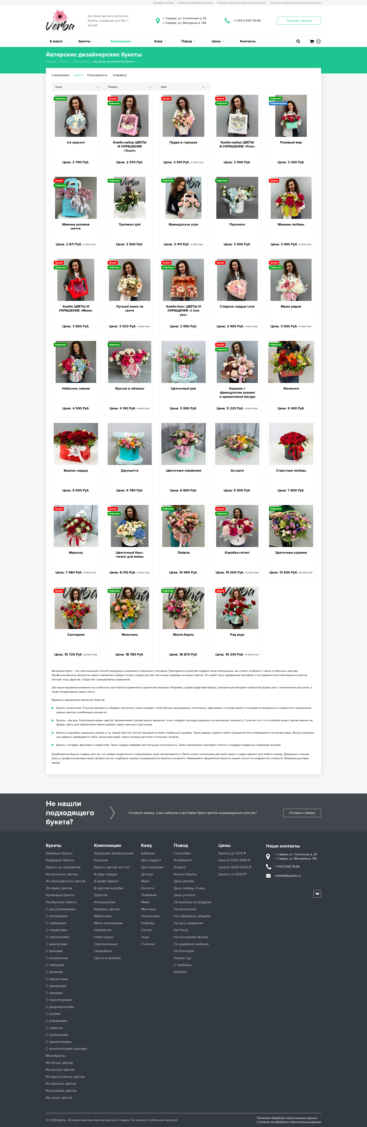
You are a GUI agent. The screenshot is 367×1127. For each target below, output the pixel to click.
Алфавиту (120, 75)
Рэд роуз (237, 635)
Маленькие (103, 916)
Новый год (182, 958)
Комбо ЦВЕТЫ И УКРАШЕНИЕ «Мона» (76, 309)
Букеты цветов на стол (112, 867)
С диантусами (56, 944)
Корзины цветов (107, 909)
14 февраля (183, 860)
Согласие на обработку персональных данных (289, 1122)
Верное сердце (76, 471)
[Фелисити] (291, 361)
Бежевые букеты (59, 853)
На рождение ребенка (191, 944)
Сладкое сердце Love (237, 307)
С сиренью (54, 1028)
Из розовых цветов (61, 1091)
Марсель (76, 553)
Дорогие (101, 895)
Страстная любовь (291, 471)
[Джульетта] (130, 443)
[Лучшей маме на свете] (129, 279)
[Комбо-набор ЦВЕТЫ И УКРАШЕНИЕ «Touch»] (130, 115)
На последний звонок (191, 937)
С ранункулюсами (60, 1007)
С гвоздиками (57, 916)
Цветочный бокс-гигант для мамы (130, 555)
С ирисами (54, 951)
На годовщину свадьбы (192, 916)
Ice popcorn (76, 142)
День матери (184, 881)
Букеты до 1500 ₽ (232, 853)
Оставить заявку (302, 813)
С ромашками (56, 1021)
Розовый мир (291, 142)
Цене (77, 75)
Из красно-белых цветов (65, 1077)
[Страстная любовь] (291, 443)
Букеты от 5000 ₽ (232, 874)
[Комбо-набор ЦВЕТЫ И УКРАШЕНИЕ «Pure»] (237, 115)
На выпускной (185, 909)
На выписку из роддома (192, 902)
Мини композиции (108, 923)
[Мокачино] (129, 607)
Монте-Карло (183, 635)
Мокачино (130, 635)
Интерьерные (104, 902)
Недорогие (102, 930)
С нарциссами (57, 979)
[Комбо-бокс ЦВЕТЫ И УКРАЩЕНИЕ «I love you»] (183, 279)
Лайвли (183, 553)
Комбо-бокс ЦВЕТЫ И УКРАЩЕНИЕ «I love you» (183, 311)
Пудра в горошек (183, 142)
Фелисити (291, 389)
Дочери (147, 874)
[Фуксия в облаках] (129, 361)
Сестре (146, 930)
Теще (145, 937)
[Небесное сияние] (76, 361)
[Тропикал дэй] (129, 197)
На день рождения (188, 923)
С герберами (56, 923)
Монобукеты (56, 1056)
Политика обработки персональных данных (287, 1118)
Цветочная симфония (183, 471)
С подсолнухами (59, 1000)
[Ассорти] (237, 443)
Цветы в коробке (107, 958)
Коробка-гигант (237, 553)
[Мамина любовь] (291, 197)
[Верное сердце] (76, 443)
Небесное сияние (76, 389)
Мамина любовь (291, 224)
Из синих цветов (59, 1098)
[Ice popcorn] (76, 115)
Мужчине (148, 909)
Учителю (148, 944)
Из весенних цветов (62, 874)
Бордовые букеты (60, 860)
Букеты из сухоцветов (63, 867)
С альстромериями (61, 909)
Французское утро (183, 224)
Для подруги (151, 860)
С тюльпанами (57, 1035)
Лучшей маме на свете (129, 309)
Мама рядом (291, 307)
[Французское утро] (183, 197)
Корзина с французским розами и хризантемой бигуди (237, 393)
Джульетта (129, 471)
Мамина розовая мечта (75, 226)
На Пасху (181, 930)
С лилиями (54, 972)
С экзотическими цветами (66, 1049)
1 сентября (182, 853)
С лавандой (55, 965)
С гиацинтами (56, 930)
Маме (145, 902)
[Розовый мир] (291, 115)
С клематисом (57, 958)
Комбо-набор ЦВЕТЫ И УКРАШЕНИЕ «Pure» (237, 144)
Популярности (97, 75)
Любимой (148, 895)
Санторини (75, 635)
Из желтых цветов (60, 1070)
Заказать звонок (299, 21)
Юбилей (180, 972)
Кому (146, 845)
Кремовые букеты (60, 895)
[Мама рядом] (291, 279)
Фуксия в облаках (129, 389)
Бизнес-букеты (185, 874)
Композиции (107, 845)
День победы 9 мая (189, 888)
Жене (145, 881)
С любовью (183, 965)
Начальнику (150, 916)
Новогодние (103, 937)
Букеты (54, 845)
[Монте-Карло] (184, 607)
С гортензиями (57, 937)
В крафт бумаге (106, 881)
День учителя (184, 895)
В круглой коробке (108, 888)
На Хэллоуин (184, 951)
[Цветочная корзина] (291, 525)
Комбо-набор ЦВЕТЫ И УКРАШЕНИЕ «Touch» (129, 146)
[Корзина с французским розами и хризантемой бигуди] (237, 361)
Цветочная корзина (291, 553)
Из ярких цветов (59, 888)
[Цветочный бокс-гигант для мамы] (130, 525)
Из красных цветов (61, 1084)
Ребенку (147, 923)
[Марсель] (76, 525)
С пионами (54, 993)
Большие (101, 860)
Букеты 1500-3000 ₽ (234, 860)
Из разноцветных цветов (65, 881)
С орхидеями (56, 986)
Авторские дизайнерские (114, 853)
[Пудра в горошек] (183, 115)
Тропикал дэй (129, 224)
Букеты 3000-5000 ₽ (234, 867)
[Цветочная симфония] (183, 443)
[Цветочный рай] (183, 361)
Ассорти (237, 471)
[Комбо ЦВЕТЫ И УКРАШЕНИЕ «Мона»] (75, 279)
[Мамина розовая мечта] (76, 197)
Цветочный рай (183, 389)
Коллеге (147, 888)
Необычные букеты (61, 902)
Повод (181, 845)
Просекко (237, 224)
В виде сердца (105, 874)
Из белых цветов (59, 1063)
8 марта (180, 867)
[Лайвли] (183, 525)
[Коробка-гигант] (237, 525)
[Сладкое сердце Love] (237, 279)
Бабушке (148, 853)
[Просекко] (237, 197)
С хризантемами (58, 1042)
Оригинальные (106, 944)
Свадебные (103, 951)
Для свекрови (152, 867)
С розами (53, 1014)
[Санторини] (76, 607)
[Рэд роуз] (237, 607)
